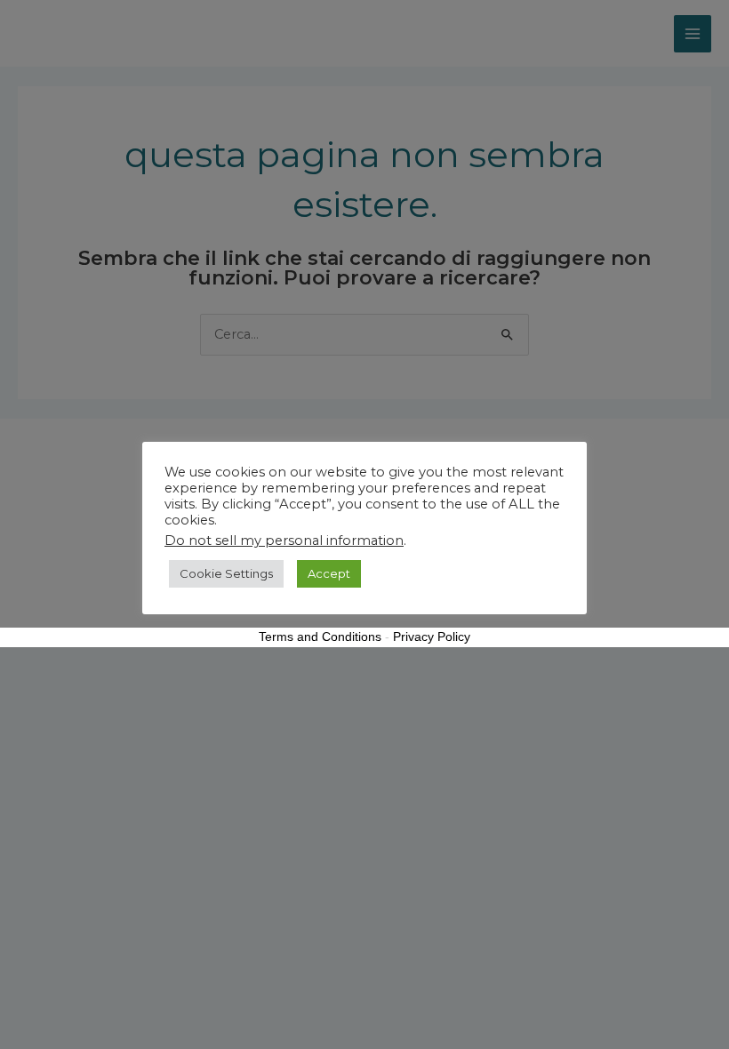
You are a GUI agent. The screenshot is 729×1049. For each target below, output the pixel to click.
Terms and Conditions (320, 636)
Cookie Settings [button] (226, 573)
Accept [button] (329, 573)
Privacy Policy (431, 636)
